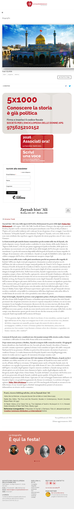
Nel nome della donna (57, 493)
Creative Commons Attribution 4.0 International (22, 411)
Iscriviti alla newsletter (52, 487)
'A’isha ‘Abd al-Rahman (17, 382)
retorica (17, 74)
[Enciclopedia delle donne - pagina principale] (37, 4)
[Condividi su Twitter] (70, 86)
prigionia (10, 74)
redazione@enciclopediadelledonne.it (17, 489)
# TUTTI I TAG (64, 77)
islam (4, 74)
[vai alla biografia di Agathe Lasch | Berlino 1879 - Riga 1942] (60, 450)
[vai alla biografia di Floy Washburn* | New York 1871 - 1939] (45, 451)
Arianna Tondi (10, 219)
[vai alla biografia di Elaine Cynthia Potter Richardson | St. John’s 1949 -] (14, 450)
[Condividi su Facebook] (66, 86)
